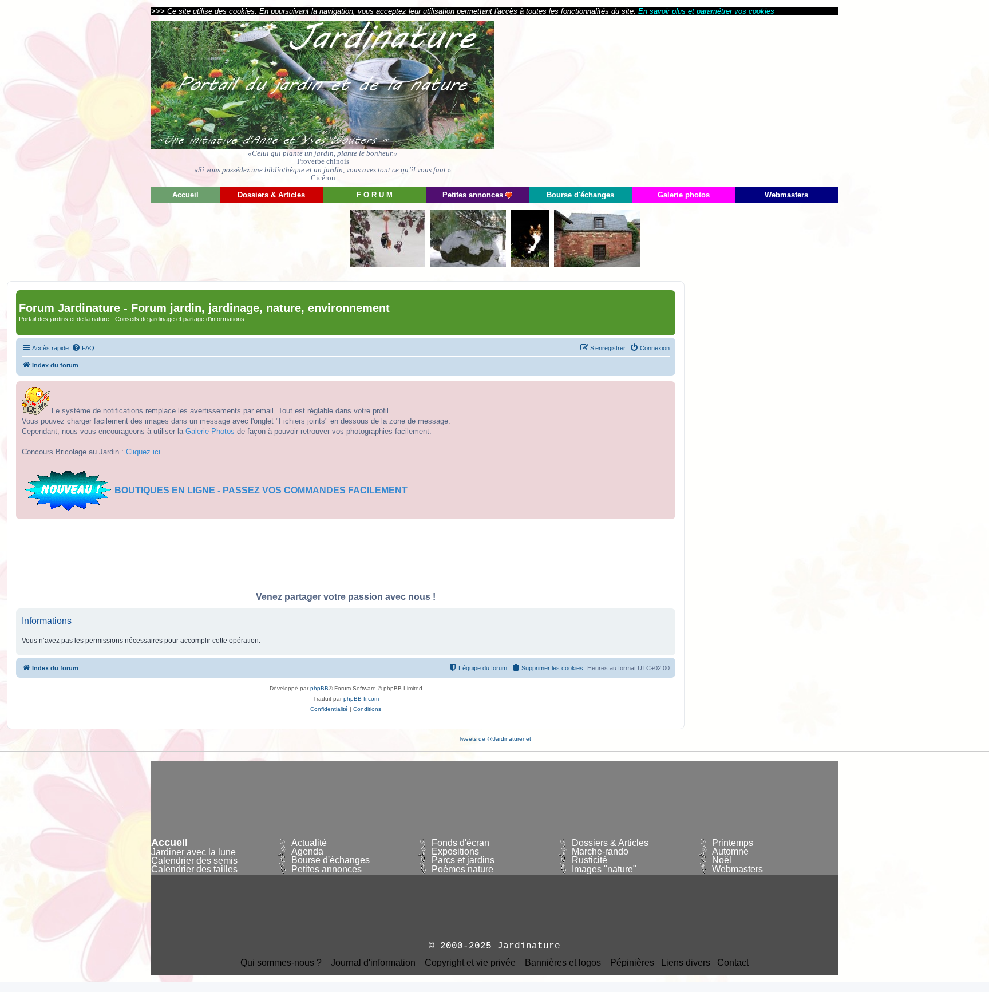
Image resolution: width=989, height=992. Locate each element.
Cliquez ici (143, 452)
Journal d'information (373, 963)
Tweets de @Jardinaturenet (494, 739)
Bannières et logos (563, 963)
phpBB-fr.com (361, 698)
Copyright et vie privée (470, 963)
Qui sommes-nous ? (281, 963)
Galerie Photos (210, 431)
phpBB (319, 688)
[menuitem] (83, 348)
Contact (733, 963)
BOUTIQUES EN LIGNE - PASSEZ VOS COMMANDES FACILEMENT (261, 490)
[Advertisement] (735, 100)
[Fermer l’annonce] (666, 390)
